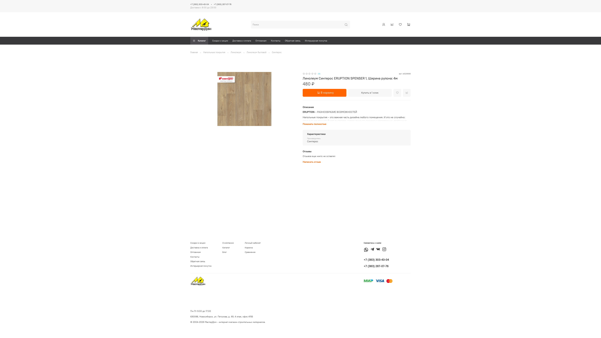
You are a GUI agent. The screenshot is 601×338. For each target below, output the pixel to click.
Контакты (275, 40)
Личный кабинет (253, 243)
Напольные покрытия (214, 52)
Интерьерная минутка (316, 40)
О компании (228, 243)
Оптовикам (261, 40)
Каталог (202, 40)
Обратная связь (292, 40)
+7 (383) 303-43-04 (199, 4)
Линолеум (236, 52)
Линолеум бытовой (256, 52)
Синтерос (277, 52)
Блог (224, 252)
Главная (194, 52)
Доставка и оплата (241, 40)
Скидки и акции (220, 40)
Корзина (249, 247)
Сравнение (250, 252)
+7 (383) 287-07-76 (222, 4)
